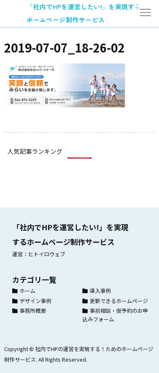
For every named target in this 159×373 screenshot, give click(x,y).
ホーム (27, 290)
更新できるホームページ (119, 301)
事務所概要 (33, 310)
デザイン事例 (35, 301)
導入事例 (100, 290)
